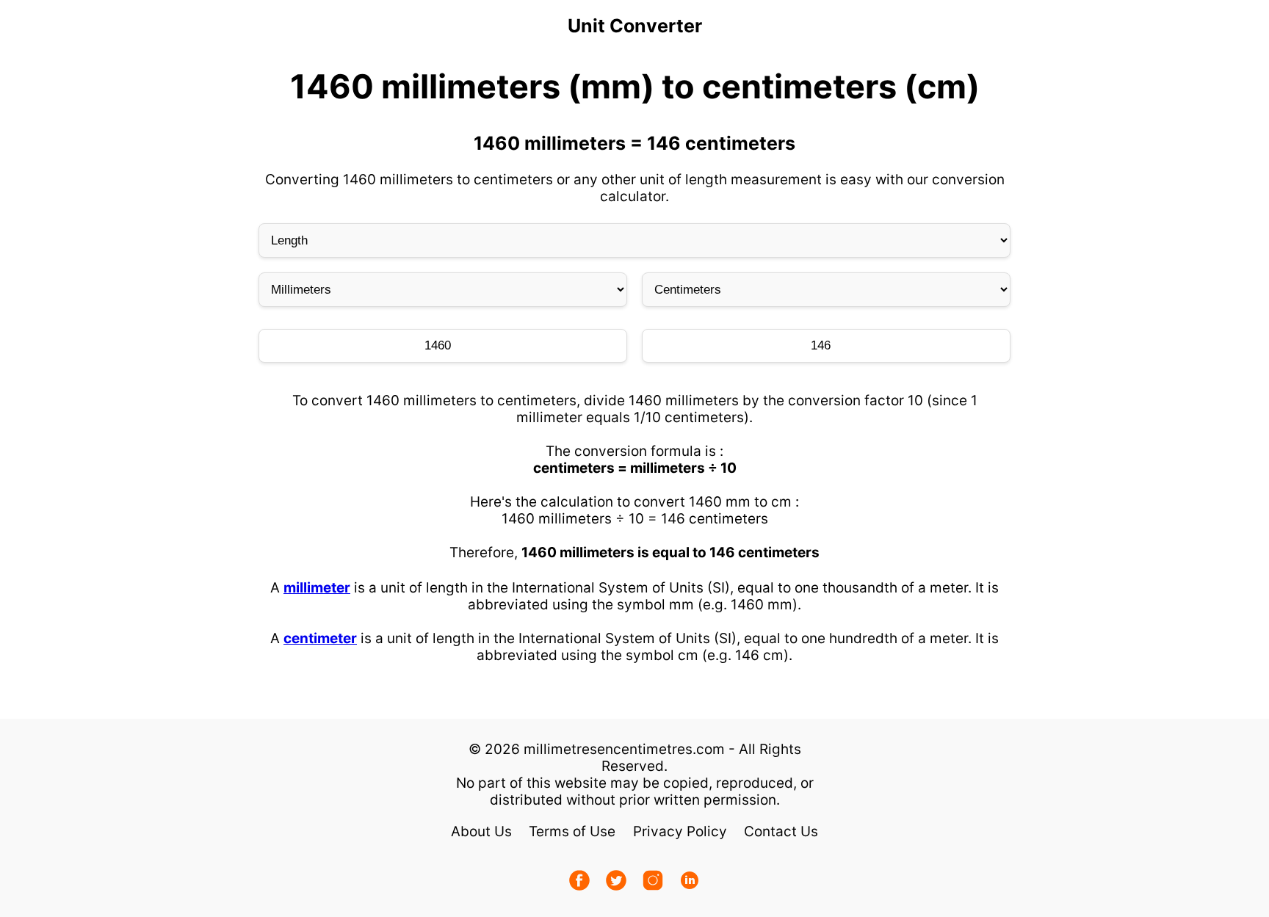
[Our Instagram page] (653, 882)
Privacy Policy (680, 831)
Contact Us (781, 831)
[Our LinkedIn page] (690, 882)
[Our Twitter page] (616, 882)
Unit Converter (635, 26)
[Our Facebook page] (579, 882)
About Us (481, 831)
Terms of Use (572, 831)
